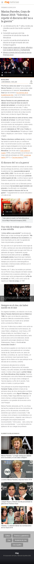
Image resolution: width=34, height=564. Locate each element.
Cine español (17, 545)
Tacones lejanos (17, 157)
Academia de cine (21, 540)
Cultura (7, 536)
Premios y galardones (21, 536)
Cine (9, 540)
